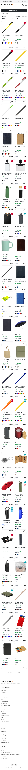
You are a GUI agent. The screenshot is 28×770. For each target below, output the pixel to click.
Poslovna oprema (5, 721)
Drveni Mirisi (4, 703)
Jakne (2, 719)
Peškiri (2, 725)
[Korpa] (23, 4)
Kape (2, 723)
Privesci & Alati (4, 697)
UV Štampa (3, 733)
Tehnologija (3, 692)
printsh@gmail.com (6, 750)
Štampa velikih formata (6, 736)
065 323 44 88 (5, 748)
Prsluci (2, 717)
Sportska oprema (5, 715)
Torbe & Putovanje (5, 699)
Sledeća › (18, 672)
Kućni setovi (3, 690)
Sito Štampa (3, 740)
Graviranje (3, 731)
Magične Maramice (5, 705)
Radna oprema (4, 701)
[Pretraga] (19, 4)
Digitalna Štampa (5, 738)
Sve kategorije (13, 10)
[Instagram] (15, 765)
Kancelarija (3, 694)
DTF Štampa (4, 735)
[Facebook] (12, 765)
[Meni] (26, 5)
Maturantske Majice (5, 742)
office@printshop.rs (7, 752)
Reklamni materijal (6, 687)
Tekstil (3, 709)
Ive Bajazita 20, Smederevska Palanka (11, 754)
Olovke (2, 696)
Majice (2, 711)
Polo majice (3, 713)
